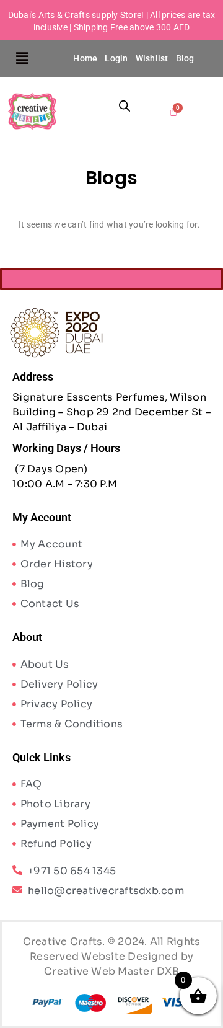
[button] (22, 58)
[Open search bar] (124, 105)
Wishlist (152, 58)
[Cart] (174, 111)
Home (85, 58)
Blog (185, 58)
